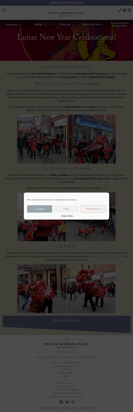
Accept (40, 208)
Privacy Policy (67, 216)
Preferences (93, 208)
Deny (67, 208)
